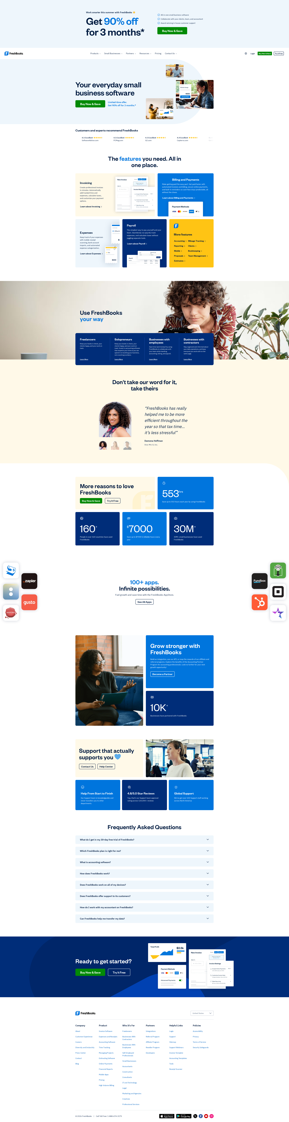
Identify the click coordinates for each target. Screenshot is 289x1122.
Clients (191, 245)
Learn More (84, 359)
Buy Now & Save (172, 30)
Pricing (158, 53)
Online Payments (105, 1064)
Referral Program (153, 1036)
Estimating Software (107, 1058)
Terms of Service (199, 1042)
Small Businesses (112, 53)
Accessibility (198, 1031)
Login (253, 53)
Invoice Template (176, 1053)
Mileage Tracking (196, 240)
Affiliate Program (152, 1042)
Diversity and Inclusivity (84, 1047)
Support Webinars (176, 1047)
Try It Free (279, 53)
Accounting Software (107, 1042)
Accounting (179, 240)
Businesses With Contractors (128, 1037)
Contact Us (170, 53)
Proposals (178, 255)
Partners (130, 53)
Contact (78, 1058)
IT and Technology (129, 1082)
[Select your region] (246, 53)
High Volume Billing (106, 1085)
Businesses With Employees (128, 1046)
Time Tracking (104, 1047)
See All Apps (145, 601)
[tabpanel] (144, 425)
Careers (78, 1042)
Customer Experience (83, 1036)
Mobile (177, 250)
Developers (150, 1053)
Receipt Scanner (175, 1069)
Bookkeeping (194, 250)
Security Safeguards (201, 1047)
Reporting (178, 245)
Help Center (106, 766)
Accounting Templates (178, 1058)
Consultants (127, 1077)
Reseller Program (153, 1047)
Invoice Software (105, 1031)
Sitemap (172, 1042)
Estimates (178, 260)
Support (172, 1036)
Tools (171, 1064)
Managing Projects (106, 1053)
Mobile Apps (104, 1074)
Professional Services (130, 1104)
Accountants (127, 1066)
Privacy (196, 1036)
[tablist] (115, 445)
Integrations (151, 1031)
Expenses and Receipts (108, 1036)
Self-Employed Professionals (128, 1054)
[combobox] (202, 1013)
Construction (127, 1072)
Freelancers (127, 1031)
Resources (144, 53)
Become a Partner (162, 674)
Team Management (197, 255)
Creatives (126, 1099)
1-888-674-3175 (114, 1116)
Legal (124, 1088)
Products (94, 53)
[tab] (103, 445)
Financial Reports (106, 1069)
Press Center (80, 1053)
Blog (77, 1064)
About (77, 1031)
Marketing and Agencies (131, 1093)
